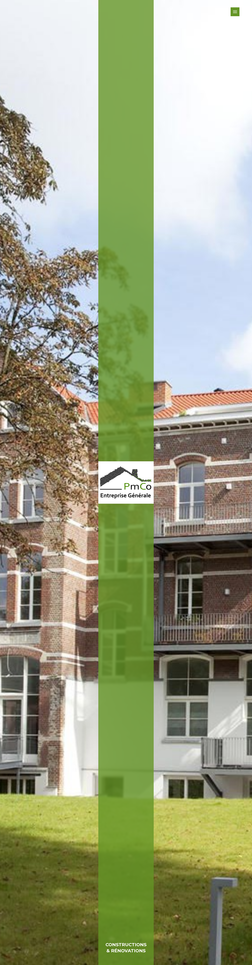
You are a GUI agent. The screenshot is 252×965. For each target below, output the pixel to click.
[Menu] (235, 11)
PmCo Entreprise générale (126, 482)
